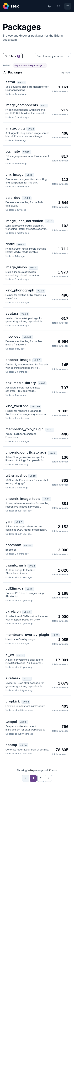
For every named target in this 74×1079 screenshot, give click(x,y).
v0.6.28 (27, 337)
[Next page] (48, 778)
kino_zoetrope (17, 406)
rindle (10, 244)
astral (10, 82)
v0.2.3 (21, 82)
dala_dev (13, 198)
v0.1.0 (30, 175)
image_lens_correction (24, 221)
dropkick (13, 701)
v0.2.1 (31, 128)
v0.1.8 (33, 476)
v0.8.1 (42, 383)
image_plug (15, 128)
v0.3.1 (46, 499)
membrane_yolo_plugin (25, 429)
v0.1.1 (43, 105)
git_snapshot (16, 475)
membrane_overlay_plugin (27, 635)
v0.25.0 (36, 406)
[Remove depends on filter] (44, 65)
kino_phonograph (20, 290)
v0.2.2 (23, 722)
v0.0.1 (26, 701)
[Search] (58, 6)
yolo (9, 522)
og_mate (13, 151)
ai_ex (10, 655)
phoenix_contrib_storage (26, 452)
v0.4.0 (27, 198)
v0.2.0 (26, 152)
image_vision (16, 267)
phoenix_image (18, 360)
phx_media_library (21, 383)
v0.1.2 (49, 429)
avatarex (13, 678)
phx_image (15, 175)
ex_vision (13, 612)
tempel (11, 722)
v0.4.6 (21, 244)
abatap (11, 745)
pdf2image (15, 588)
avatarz (12, 313)
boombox (13, 545)
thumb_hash (16, 565)
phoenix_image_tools (23, 499)
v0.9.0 (41, 290)
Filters (13, 56)
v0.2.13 (27, 545)
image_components (22, 105)
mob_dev (13, 336)
